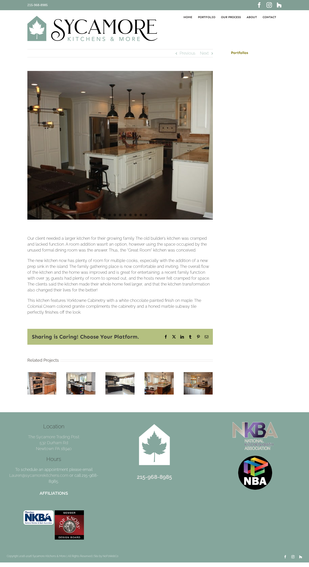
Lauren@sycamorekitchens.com (38, 475)
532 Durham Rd (54, 442)
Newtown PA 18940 (54, 448)
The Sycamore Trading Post (53, 436)
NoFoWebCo (110, 556)
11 (146, 215)
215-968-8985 (37, 5)
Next (204, 53)
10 (141, 215)
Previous (187, 53)
